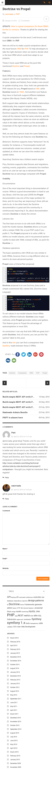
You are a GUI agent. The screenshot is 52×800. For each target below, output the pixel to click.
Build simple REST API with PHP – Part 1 (23, 407)
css (43, 597)
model (18, 611)
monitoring (24, 611)
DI (7, 605)
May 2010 (13, 744)
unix (41, 623)
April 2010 (13, 748)
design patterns (36, 600)
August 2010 (14, 733)
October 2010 (14, 725)
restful (27, 615)
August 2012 (14, 691)
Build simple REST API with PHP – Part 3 (23, 396)
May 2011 (13, 706)
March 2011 (14, 714)
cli (17, 597)
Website (6, 568)
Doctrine (16, 66)
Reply (7, 477)
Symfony (6, 345)
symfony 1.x (16, 622)
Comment (6, 511)
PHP (18, 14)
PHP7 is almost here (13, 417)
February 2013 (15, 680)
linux (9, 611)
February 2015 (15, 649)
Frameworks (22, 373)
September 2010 (15, 729)
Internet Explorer (28, 608)
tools (28, 623)
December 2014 (15, 657)
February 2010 (15, 756)
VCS (15, 626)
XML (38, 88)
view (19, 626)
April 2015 (13, 645)
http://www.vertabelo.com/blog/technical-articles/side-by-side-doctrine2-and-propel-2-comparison (22, 466)
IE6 (22, 608)
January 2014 (15, 672)
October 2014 (14, 664)
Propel (27, 66)
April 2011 (13, 710)
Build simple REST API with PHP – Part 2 (23, 402)
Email (5, 559)
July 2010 (13, 737)
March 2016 (14, 638)
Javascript (38, 608)
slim (36, 615)
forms (22, 605)
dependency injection (21, 601)
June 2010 (14, 740)
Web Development (28, 626)
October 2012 (14, 687)
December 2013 (15, 676)
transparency (34, 623)
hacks (14, 608)
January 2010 (15, 759)
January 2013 (15, 683)
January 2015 (15, 653)
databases (10, 601)
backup (13, 597)
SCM (31, 616)
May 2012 (13, 695)
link (14, 342)
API (9, 596)
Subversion (11, 619)
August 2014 (14, 668)
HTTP (18, 608)
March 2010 (14, 752)
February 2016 (15, 642)
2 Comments (25, 21)
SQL (40, 615)
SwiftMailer (27, 619)
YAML (21, 92)
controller (37, 597)
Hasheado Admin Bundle (15, 412)
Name (5, 549)
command (22, 597)
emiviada (9, 14)
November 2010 (15, 721)
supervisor (20, 619)
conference (29, 597)
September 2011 (15, 699)
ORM (19, 48)
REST (20, 615)
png (16, 616)
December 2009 (15, 763)
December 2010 (15, 718)
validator (10, 627)
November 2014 (15, 661)
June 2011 (14, 702)
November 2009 (15, 767)
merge (13, 611)
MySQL (32, 611)
